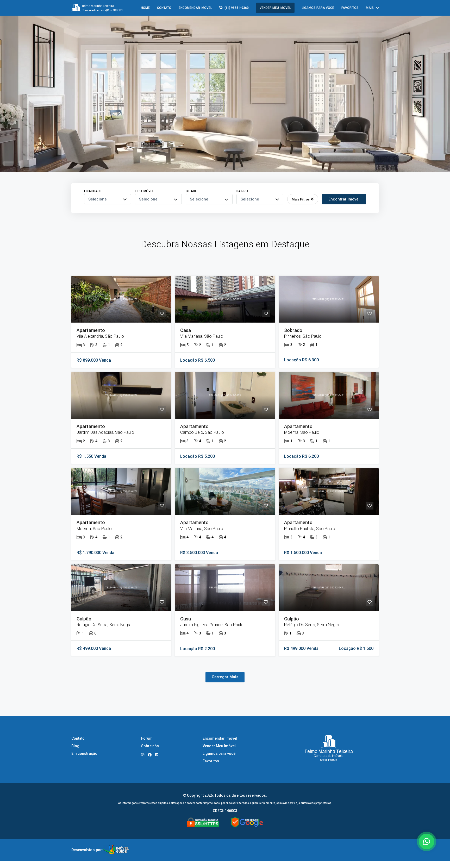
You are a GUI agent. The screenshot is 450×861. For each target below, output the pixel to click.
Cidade (191, 191)
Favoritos (350, 8)
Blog (75, 746)
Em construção (84, 753)
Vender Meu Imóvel (275, 8)
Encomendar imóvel (195, 8)
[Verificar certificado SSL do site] (203, 823)
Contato (164, 8)
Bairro (242, 191)
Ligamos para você (318, 8)
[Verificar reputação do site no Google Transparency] (247, 822)
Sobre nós (150, 746)
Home (145, 8)
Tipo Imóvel (144, 191)
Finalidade (93, 191)
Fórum (147, 738)
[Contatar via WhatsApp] (426, 841)
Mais (370, 8)
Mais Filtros (301, 199)
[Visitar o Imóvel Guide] (116, 850)
